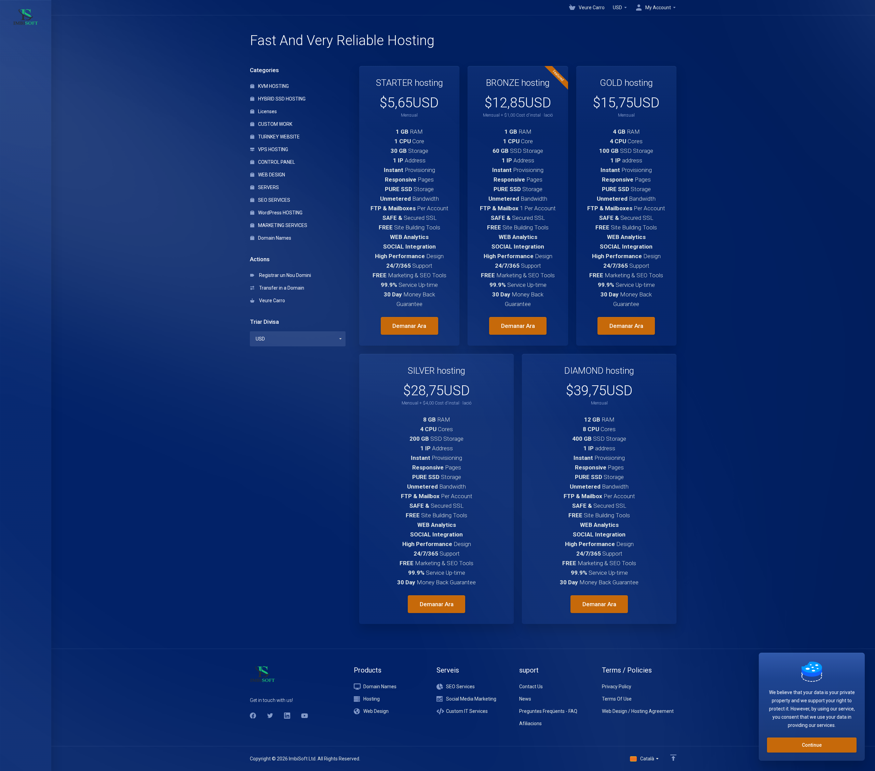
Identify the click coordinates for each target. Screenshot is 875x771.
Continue (812, 745)
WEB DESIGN (271, 174)
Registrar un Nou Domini (284, 275)
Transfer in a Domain (280, 288)
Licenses (267, 111)
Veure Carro (271, 300)
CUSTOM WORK (274, 124)
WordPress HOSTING (279, 212)
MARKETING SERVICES (282, 225)
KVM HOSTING (273, 86)
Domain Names (274, 238)
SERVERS (268, 187)
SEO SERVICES (273, 200)
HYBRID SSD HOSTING (281, 99)
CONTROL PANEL (276, 162)
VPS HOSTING (272, 149)
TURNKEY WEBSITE (278, 136)
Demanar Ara (409, 325)
